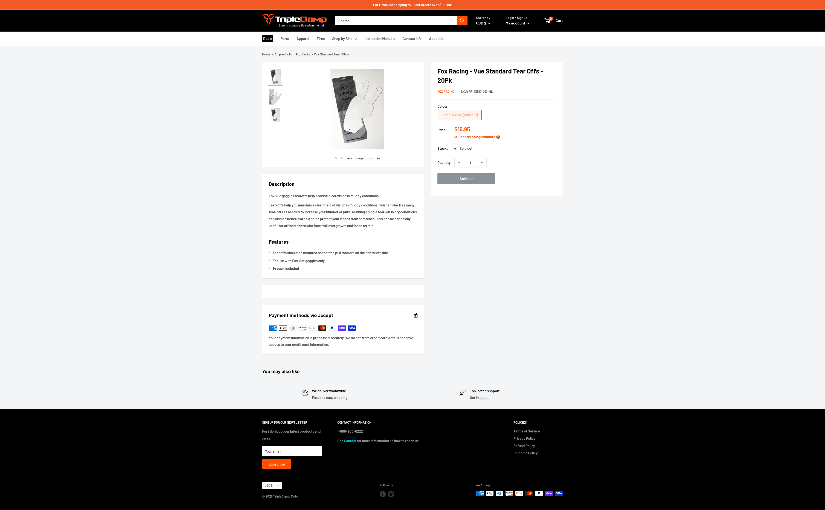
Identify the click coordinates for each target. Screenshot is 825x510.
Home (266, 54)
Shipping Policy (525, 453)
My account (516, 23)
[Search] (462, 20)
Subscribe (277, 464)
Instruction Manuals (380, 38)
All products (283, 54)
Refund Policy (524, 445)
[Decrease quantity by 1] (459, 162)
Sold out (466, 178)
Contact (350, 440)
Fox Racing (446, 91)
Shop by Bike (342, 38)
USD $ (268, 485)
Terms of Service (526, 431)
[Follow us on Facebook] (383, 494)
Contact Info (412, 38)
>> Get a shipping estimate (475, 136)
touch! (484, 397)
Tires (321, 38)
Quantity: (444, 162)
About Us (436, 38)
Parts (285, 38)
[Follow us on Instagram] (391, 494)
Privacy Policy (524, 438)
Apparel (302, 38)
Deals (267, 38)
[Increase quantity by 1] (481, 162)
